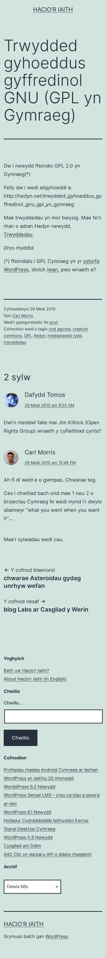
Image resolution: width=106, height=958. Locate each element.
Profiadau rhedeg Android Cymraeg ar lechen (51, 769)
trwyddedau (15, 342)
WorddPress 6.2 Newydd (29, 786)
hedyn (39, 335)
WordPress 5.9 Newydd (28, 837)
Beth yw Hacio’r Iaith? (26, 670)
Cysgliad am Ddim (22, 845)
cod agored (60, 328)
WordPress (56, 936)
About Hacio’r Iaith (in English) (35, 678)
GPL (28, 335)
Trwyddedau (18, 234)
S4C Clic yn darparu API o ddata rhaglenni (47, 854)
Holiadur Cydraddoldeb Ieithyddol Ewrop (46, 820)
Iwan (52, 270)
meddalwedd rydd (65, 335)
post (54, 322)
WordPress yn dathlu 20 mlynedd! (39, 778)
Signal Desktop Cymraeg (29, 828)
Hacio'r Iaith (53, 9)
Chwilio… (13, 702)
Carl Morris (22, 315)
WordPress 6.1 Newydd (27, 812)
